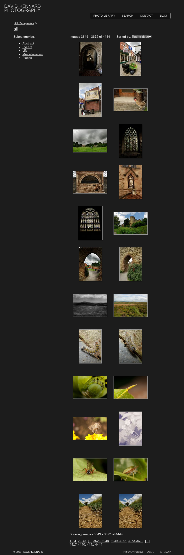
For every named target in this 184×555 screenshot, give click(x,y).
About (151, 552)
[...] (90, 541)
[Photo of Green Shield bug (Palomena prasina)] (130, 470)
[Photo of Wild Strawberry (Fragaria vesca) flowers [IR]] (130, 429)
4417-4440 (77, 544)
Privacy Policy (133, 552)
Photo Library (104, 15)
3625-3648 (101, 541)
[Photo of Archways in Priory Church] (90, 59)
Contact (146, 15)
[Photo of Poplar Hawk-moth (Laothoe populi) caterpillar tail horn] (130, 388)
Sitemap (165, 552)
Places (27, 57)
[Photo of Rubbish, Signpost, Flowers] (130, 59)
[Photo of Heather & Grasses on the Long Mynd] (130, 305)
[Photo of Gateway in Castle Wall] (90, 264)
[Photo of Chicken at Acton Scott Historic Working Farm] (130, 100)
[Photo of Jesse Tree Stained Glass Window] (130, 141)
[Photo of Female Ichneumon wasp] (90, 470)
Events (27, 47)
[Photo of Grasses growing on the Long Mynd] (90, 305)
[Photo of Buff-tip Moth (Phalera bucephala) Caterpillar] (90, 346)
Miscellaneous (32, 54)
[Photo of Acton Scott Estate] (90, 141)
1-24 (73, 541)
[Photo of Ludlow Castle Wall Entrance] (130, 264)
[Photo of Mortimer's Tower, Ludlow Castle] (130, 223)
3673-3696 (135, 541)
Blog (163, 15)
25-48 (82, 541)
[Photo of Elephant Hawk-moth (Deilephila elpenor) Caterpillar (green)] (90, 388)
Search (127, 15)
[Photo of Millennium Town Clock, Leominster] (90, 100)
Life (25, 50)
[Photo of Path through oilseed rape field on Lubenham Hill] (90, 511)
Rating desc (140, 36)
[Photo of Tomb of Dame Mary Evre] (90, 182)
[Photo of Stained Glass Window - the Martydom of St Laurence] (90, 223)
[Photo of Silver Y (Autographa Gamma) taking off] (90, 429)
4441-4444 (94, 544)
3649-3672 (118, 541)
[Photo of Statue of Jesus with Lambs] (130, 182)
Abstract (28, 43)
